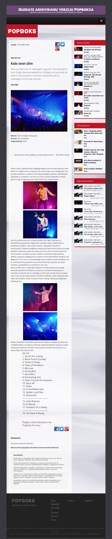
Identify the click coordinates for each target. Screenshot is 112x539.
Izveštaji (13, 45)
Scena (53, 519)
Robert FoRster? (90, 196)
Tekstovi (54, 512)
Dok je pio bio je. (90, 219)
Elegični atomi (89, 67)
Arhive (71, 500)
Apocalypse (87, 202)
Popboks (89, 500)
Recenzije (55, 507)
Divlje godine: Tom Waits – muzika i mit (97, 186)
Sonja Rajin (14, 84)
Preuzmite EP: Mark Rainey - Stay (94, 142)
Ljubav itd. (87, 113)
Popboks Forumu (31, 425)
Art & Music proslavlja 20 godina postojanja (92, 161)
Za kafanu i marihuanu (92, 59)
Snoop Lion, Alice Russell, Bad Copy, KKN (92, 75)
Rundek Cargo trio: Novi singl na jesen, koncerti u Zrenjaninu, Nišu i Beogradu (94, 152)
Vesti (85, 138)
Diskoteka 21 (88, 86)
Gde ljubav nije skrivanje (92, 49)
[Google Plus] (57, 48)
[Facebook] (57, 44)
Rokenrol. (87, 105)
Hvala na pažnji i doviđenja (93, 168)
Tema (85, 171)
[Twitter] (62, 44)
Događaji (55, 504)
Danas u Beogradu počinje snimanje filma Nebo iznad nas (93, 133)
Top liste (54, 516)
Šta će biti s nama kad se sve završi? (93, 96)
